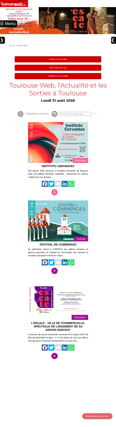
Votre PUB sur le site (58, 68)
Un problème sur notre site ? (97, 416)
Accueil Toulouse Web (18, 45)
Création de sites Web (58, 59)
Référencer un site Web (58, 76)
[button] (107, 24)
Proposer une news (37, 113)
